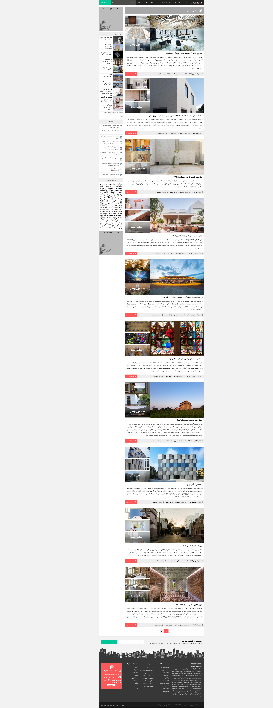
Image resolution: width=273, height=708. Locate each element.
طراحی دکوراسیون (112, 209)
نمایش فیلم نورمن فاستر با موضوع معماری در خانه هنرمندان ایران (110, 143)
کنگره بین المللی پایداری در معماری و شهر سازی (109, 153)
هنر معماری (104, 211)
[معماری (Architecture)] (117, 77)
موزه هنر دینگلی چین (195, 484)
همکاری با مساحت (148, 681)
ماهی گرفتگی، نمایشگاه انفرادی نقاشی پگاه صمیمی (111, 126)
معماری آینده (104, 225)
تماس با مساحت (149, 686)
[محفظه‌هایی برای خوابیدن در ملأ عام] (117, 69)
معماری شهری (105, 203)
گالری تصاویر (105, 2)
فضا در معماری (111, 223)
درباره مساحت (150, 668)
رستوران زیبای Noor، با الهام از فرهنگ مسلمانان (184, 53)
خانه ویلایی (111, 196)
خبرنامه (136, 688)
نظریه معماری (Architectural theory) (107, 61)
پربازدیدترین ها (117, 34)
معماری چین (112, 213)
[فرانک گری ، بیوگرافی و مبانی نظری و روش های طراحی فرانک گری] (117, 92)
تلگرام (136, 683)
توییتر (136, 675)
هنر (146, 3)
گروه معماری (165, 670)
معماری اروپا (113, 211)
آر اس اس (135, 686)
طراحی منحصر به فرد (111, 215)
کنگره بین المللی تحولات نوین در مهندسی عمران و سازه (111, 148)
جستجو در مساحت (148, 684)
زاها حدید (109, 200)
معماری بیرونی (117, 207)
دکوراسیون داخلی (114, 186)
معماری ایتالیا (112, 225)
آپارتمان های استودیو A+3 (193, 545)
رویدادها (140, 3)
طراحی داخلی (176, 3)
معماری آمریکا (116, 192)
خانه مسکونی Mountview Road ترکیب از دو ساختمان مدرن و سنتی (176, 115)
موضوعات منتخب (111, 180)
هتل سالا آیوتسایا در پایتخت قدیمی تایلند (187, 235)
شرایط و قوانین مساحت (147, 670)
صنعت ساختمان (166, 3)
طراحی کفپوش (117, 219)
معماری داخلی (106, 184)
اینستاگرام (135, 678)
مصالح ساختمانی (106, 190)
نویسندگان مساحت (148, 676)
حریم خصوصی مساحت (147, 673)
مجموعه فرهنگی (108, 219)
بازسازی (113, 197)
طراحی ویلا (115, 203)
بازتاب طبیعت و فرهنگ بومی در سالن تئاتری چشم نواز (183, 297)
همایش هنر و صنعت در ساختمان (110, 158)
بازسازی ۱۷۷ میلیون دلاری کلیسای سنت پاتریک (185, 358)
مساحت (152, 74)
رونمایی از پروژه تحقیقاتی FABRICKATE (112, 170)
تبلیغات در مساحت (148, 678)
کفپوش (119, 196)
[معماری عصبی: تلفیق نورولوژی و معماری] (117, 55)
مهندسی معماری (105, 205)
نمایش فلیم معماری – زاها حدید (111, 174)
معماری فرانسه (109, 227)
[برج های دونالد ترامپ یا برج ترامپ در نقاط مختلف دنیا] (117, 47)
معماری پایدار (165, 688)
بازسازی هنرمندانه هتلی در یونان (107, 83)
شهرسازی (119, 213)
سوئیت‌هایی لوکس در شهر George (189, 604)
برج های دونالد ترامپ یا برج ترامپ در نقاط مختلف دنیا (106, 46)
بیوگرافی (167, 678)
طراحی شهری (107, 207)
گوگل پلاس (135, 672)
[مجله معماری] (196, 2)
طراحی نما (117, 184)
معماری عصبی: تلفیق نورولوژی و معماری (106, 53)
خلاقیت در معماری (108, 194)
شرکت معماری (110, 221)
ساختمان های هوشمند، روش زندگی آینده (110, 137)
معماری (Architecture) (107, 75)
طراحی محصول (154, 3)
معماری (185, 3)
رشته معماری (111, 217)
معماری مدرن (106, 188)
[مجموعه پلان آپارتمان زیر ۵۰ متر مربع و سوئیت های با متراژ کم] (117, 100)
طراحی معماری (117, 205)
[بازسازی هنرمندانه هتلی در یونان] (117, 84)
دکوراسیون (118, 190)
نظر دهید (166, 74)
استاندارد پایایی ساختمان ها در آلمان (109, 131)
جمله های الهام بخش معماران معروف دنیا (106, 38)
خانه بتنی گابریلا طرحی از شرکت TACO (188, 177)
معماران (102, 217)
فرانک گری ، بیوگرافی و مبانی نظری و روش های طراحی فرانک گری (106, 92)
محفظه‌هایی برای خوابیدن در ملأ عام (107, 68)
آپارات (136, 667)
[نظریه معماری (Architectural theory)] (117, 62)
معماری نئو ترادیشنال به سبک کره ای (189, 420)
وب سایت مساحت (148, 664)
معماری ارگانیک (111, 201)
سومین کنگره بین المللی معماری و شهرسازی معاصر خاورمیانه (110, 164)
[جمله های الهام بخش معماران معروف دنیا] (117, 40)
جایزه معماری (118, 227)
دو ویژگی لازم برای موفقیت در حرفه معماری (107, 107)
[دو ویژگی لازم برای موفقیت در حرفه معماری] (117, 107)
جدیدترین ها (105, 34)
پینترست (135, 680)
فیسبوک (136, 670)
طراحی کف (106, 198)
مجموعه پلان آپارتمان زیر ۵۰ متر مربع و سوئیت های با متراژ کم (106, 100)
